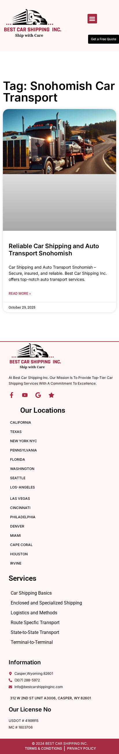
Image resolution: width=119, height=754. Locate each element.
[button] (92, 18)
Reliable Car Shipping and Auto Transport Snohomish (54, 249)
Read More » (20, 294)
